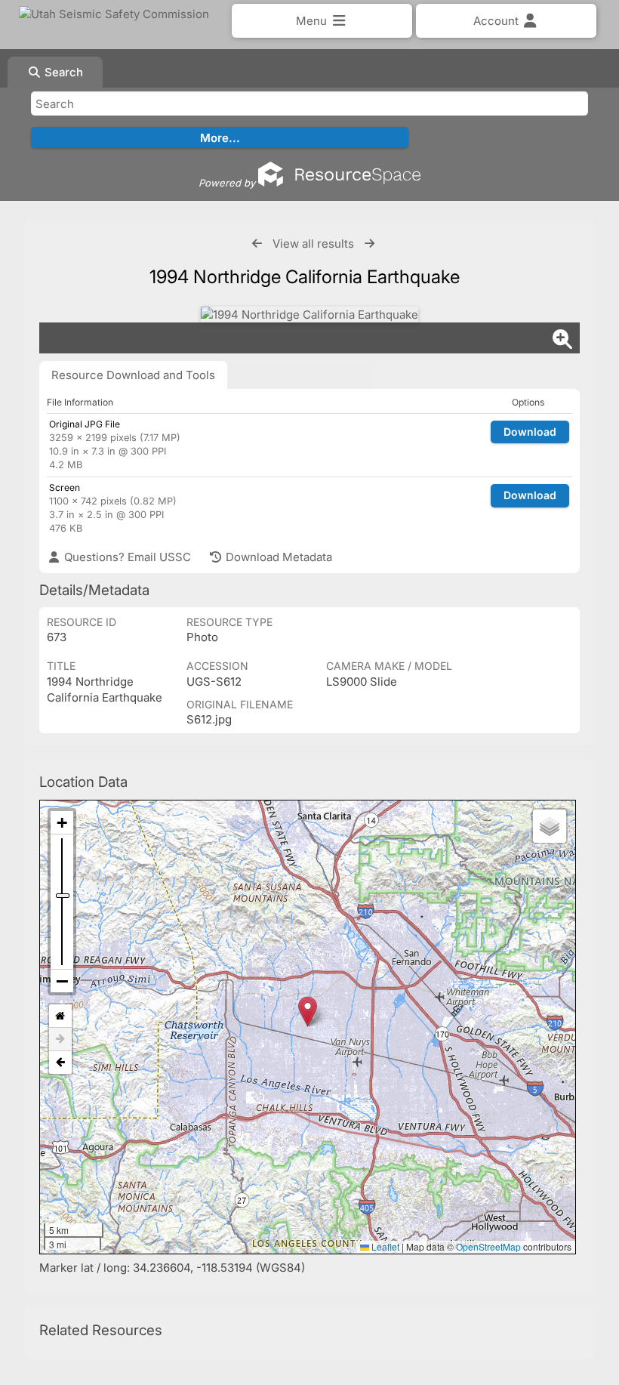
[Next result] (369, 243)
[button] (307, 1011)
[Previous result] (257, 243)
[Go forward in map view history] (60, 1039)
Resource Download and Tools (133, 375)
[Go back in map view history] (60, 1062)
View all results (313, 243)
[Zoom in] (62, 822)
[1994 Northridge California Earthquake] (309, 314)
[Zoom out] (62, 981)
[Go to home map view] (60, 1016)
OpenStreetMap (488, 1246)
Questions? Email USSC (126, 557)
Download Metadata (277, 557)
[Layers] (549, 826)
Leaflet (384, 1246)
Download (530, 431)
